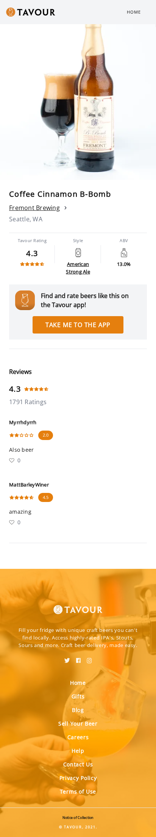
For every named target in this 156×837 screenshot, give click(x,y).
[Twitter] (67, 658)
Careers (78, 737)
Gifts (78, 696)
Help (78, 750)
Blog (78, 709)
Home (134, 12)
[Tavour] (78, 605)
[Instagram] (89, 658)
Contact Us (78, 764)
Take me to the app (78, 325)
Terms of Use (78, 791)
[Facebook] (78, 658)
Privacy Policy (78, 777)
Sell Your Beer (78, 723)
